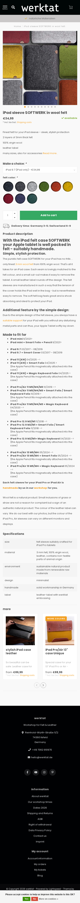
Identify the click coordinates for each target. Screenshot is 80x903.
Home (17, 26)
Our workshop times (40, 802)
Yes (26, 899)
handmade (10, 488)
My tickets (40, 870)
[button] (25, 107)
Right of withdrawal (40, 824)
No (34, 899)
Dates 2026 (40, 807)
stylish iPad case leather (18, 651)
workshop (40, 488)
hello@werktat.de (41, 757)
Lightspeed (55, 888)
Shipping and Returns (40, 813)
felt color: (10, 177)
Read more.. (50, 153)
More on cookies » (48, 899)
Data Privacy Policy (40, 830)
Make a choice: (15, 164)
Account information (40, 858)
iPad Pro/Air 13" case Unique (56, 651)
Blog (40, 875)
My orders (40, 864)
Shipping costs (24, 122)
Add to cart (49, 215)
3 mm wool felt (24, 264)
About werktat (40, 796)
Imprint (40, 841)
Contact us (40, 836)
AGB (40, 819)
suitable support (13, 320)
